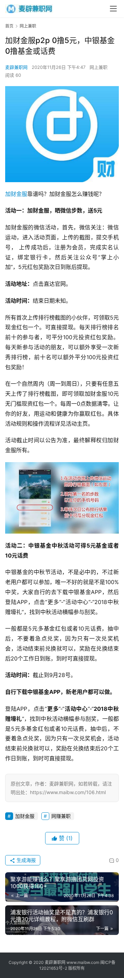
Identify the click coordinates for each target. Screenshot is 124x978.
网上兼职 (98, 67)
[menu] (113, 8)
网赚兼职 (61, 816)
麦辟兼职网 (16, 67)
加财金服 (16, 193)
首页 (9, 26)
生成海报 (25, 860)
